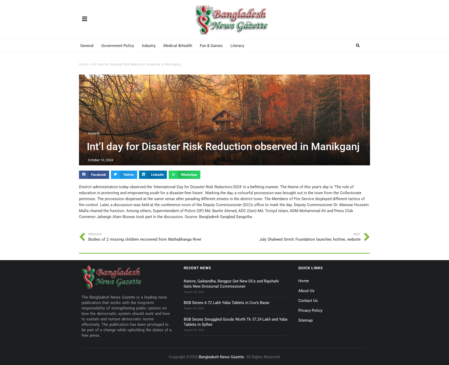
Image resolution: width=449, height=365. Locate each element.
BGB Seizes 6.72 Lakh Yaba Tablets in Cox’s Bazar (226, 302)
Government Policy (117, 45)
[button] (358, 45)
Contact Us (308, 300)
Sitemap (305, 320)
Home (83, 64)
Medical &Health (177, 45)
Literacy (237, 45)
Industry (149, 45)
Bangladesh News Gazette (221, 357)
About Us (306, 290)
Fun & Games (211, 45)
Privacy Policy (310, 310)
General (87, 45)
